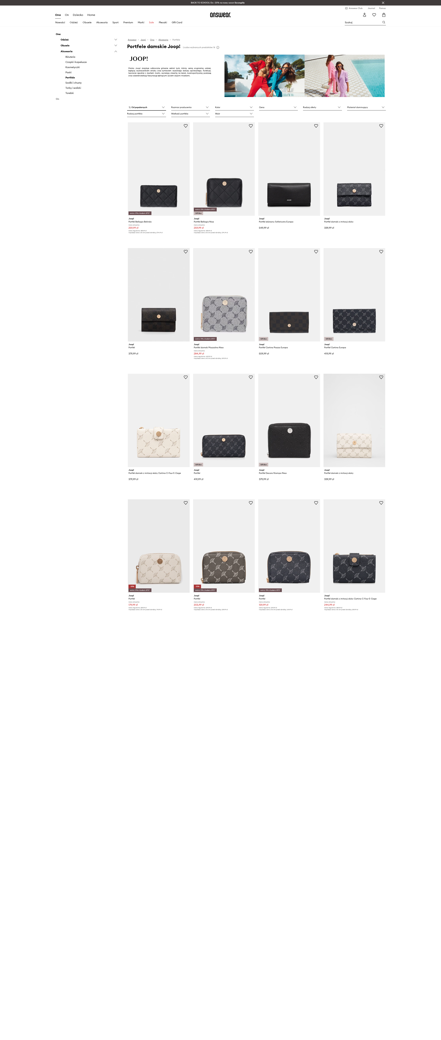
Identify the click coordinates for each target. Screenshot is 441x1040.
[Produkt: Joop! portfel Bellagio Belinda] (158, 169)
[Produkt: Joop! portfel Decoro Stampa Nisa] (289, 420)
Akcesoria (102, 22)
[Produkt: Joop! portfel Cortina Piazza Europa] (289, 294)
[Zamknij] (383, 3)
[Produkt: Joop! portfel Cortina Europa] (354, 294)
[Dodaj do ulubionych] (185, 125)
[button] (146, 107)
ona (58, 15)
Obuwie (87, 22)
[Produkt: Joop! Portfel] (158, 546)
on (67, 15)
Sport (115, 22)
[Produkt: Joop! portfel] (158, 294)
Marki (141, 22)
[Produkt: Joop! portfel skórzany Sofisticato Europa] (289, 169)
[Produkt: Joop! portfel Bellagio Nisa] (224, 169)
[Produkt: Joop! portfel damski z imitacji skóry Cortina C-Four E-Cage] (158, 420)
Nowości (60, 22)
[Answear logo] (220, 15)
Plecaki (163, 22)
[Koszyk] (384, 15)
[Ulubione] (374, 15)
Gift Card (177, 22)
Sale (151, 22)
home (91, 15)
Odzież (74, 22)
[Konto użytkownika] (364, 15)
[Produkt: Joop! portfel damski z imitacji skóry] (354, 169)
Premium (128, 22)
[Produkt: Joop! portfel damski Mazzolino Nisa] (224, 294)
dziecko (78, 15)
